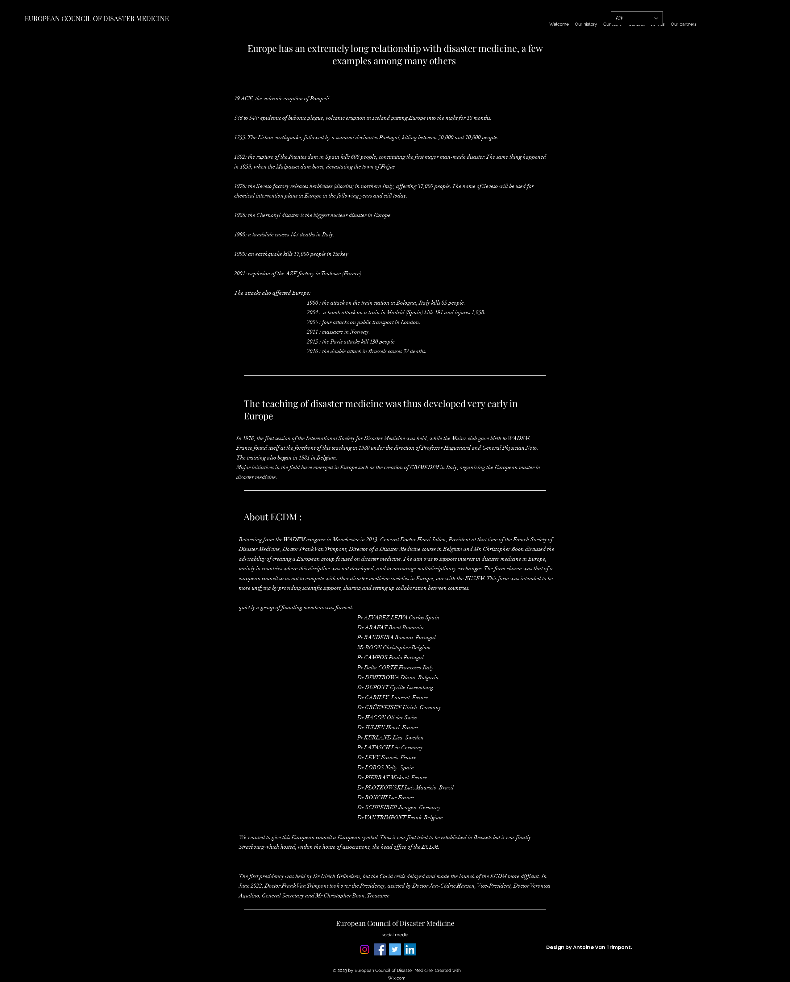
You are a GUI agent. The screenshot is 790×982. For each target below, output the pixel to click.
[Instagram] (365, 949)
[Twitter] (395, 949)
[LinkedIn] (410, 949)
